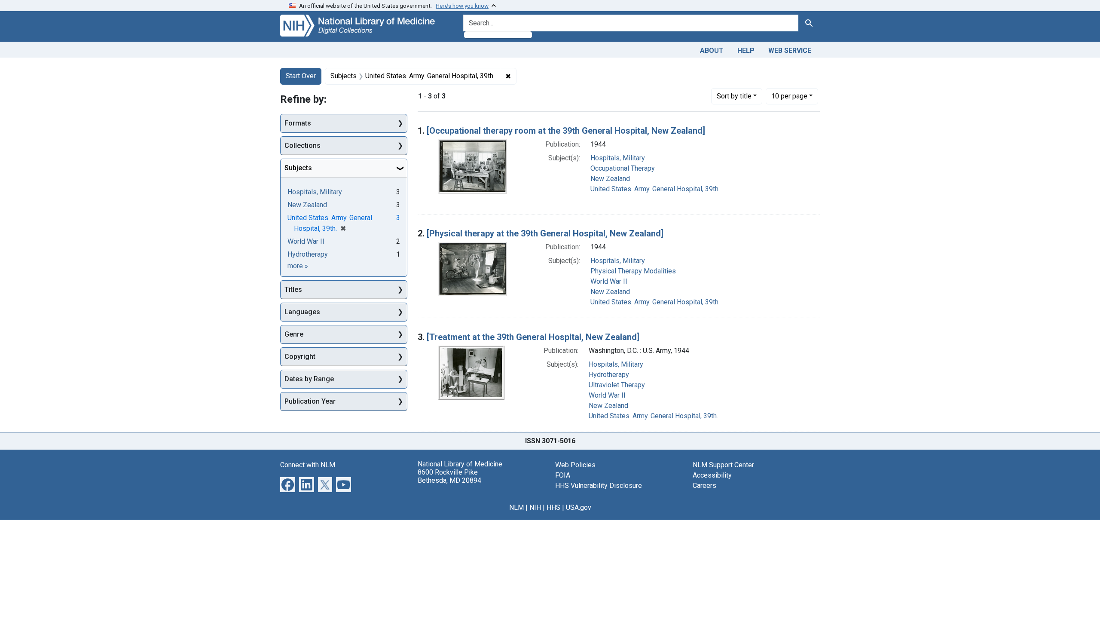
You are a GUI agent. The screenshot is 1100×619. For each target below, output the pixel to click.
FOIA (562, 475)
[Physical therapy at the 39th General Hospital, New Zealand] (545, 233)
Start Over (301, 76)
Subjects (298, 168)
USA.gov (578, 507)
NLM (516, 507)
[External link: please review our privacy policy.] (287, 484)
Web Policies (575, 465)
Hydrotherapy (609, 375)
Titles (293, 289)
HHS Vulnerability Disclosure (598, 485)
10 (789, 96)
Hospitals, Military (617, 158)
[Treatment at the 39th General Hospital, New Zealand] (533, 337)
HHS (553, 507)
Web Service (789, 50)
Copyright (299, 356)
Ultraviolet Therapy (617, 385)
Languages (302, 312)
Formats (297, 123)
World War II (608, 281)
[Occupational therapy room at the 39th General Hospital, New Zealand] (566, 131)
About (712, 50)
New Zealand (610, 179)
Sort (734, 96)
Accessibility (712, 475)
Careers (704, 485)
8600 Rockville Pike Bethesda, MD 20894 (449, 476)
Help (746, 50)
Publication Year (310, 401)
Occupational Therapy (622, 168)
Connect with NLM (307, 465)
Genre (293, 334)
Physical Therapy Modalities (633, 271)
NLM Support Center (723, 465)
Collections (302, 145)
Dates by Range (309, 379)
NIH (535, 507)
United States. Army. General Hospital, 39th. (655, 189)
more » (297, 266)
